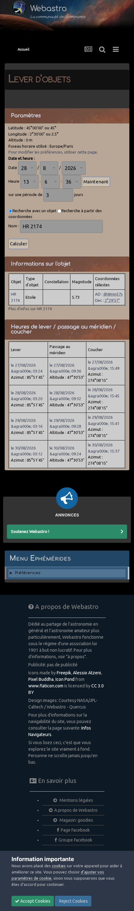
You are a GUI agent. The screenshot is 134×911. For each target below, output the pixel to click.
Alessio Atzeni (87, 672)
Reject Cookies (73, 901)
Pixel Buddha (41, 679)
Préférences (28, 573)
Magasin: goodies (76, 820)
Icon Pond (64, 679)
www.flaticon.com (45, 685)
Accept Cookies (34, 901)
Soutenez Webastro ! (30, 531)
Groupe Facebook (75, 839)
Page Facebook (75, 830)
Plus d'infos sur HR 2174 (30, 308)
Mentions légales (76, 800)
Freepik (64, 672)
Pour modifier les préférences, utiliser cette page (52, 152)
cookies (59, 866)
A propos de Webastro (76, 810)
